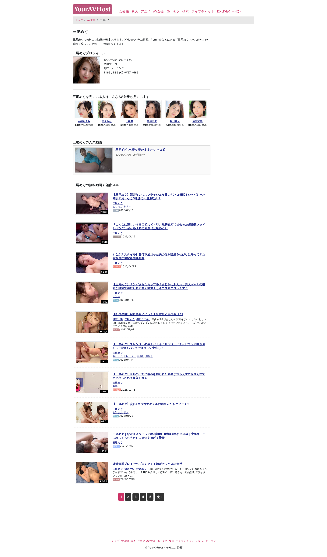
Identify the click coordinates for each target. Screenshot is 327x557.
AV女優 (91, 20)
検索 (185, 11)
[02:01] (92, 412)
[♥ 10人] (92, 322)
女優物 (124, 11)
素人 (135, 11)
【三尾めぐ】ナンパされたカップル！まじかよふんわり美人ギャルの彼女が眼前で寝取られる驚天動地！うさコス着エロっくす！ (159, 286)
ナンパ (116, 296)
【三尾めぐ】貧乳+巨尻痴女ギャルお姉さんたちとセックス (151, 404)
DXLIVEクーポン (229, 11)
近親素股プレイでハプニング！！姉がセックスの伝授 (147, 464)
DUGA (116, 329)
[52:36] (92, 262)
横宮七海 (118, 319)
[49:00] (92, 382)
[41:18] (92, 232)
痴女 (126, 412)
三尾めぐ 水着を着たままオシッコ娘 (140, 149)
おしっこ (118, 206)
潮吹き (127, 206)
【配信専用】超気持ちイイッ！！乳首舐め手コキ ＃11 (148, 314)
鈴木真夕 (141, 468)
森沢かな (130, 468)
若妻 (115, 386)
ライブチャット (202, 11)
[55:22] (92, 442)
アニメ (146, 11)
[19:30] (92, 202)
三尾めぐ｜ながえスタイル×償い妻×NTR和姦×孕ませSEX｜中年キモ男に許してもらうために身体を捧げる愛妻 (159, 435)
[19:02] (92, 292)
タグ (176, 11)
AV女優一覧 (161, 11)
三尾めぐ (118, 203)
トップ (79, 20)
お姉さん (118, 412)
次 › (159, 497)
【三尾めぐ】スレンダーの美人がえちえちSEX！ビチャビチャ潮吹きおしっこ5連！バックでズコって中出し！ (159, 346)
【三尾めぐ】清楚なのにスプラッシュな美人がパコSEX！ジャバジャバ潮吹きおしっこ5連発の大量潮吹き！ (159, 196)
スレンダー (130, 356)
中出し (140, 356)
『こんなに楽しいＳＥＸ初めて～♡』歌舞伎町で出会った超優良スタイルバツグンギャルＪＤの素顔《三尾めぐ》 (159, 226)
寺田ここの (143, 319)
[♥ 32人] (92, 472)
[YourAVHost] (92, 8)
